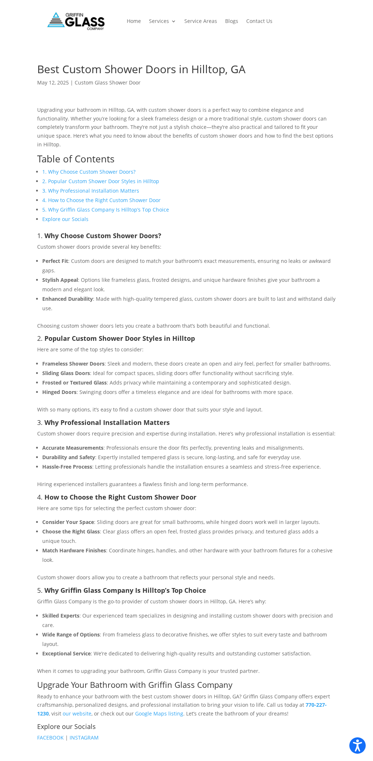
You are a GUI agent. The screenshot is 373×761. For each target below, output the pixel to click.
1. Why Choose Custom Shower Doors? (89, 171)
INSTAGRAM (84, 737)
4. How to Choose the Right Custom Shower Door (101, 200)
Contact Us (259, 20)
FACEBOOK (51, 737)
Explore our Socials (65, 219)
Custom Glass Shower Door (108, 82)
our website (77, 713)
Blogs (231, 20)
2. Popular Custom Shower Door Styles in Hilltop (100, 181)
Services (159, 20)
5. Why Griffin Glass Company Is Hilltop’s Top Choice (105, 209)
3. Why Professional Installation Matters (90, 190)
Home (134, 20)
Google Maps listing (159, 713)
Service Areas (200, 20)
